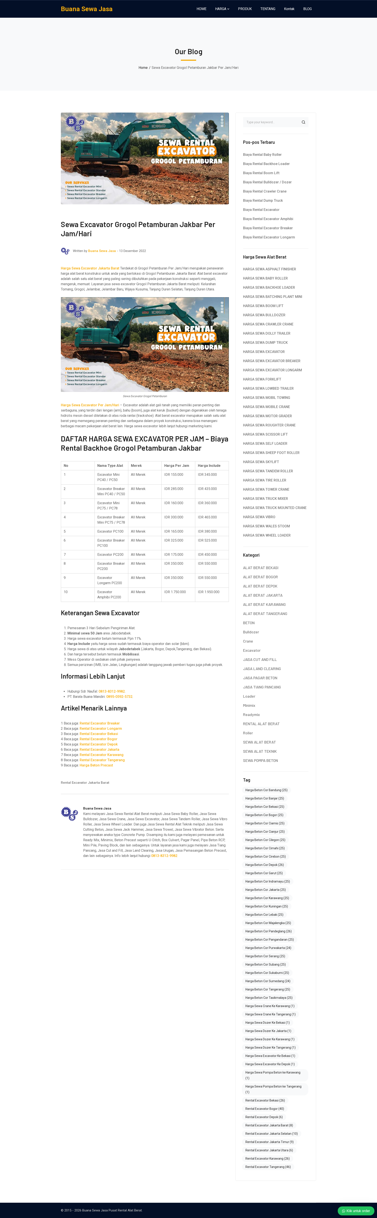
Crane (248, 641)
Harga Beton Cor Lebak (264, 914)
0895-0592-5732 (119, 697)
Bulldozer (251, 631)
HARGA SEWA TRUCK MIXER (265, 499)
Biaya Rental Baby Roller (262, 155)
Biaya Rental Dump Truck (263, 200)
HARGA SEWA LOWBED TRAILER (268, 388)
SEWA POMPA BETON (260, 760)
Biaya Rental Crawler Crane (264, 191)
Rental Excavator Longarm (101, 728)
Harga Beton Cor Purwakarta (268, 948)
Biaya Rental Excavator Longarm (269, 237)
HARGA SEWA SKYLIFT (261, 462)
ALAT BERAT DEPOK (260, 586)
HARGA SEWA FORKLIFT (262, 379)
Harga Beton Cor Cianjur (265, 831)
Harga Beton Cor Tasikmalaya (269, 997)
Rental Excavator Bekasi (99, 734)
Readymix (251, 714)
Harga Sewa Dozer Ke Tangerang (270, 1047)
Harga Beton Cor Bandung (266, 790)
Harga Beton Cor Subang (265, 964)
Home (143, 68)
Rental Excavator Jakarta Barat (85, 783)
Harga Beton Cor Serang (265, 956)
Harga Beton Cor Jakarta (265, 889)
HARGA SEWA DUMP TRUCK (265, 343)
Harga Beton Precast (96, 765)
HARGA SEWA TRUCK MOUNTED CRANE (275, 508)
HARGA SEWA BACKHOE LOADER (269, 287)
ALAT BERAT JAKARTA (263, 595)
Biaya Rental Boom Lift (261, 173)
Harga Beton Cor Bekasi (264, 806)
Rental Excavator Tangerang (102, 760)
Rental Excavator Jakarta (99, 749)
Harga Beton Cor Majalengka (268, 923)
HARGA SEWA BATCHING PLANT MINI (272, 297)
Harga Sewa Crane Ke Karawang (270, 1006)
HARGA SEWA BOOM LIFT (263, 306)
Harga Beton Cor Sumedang (267, 981)
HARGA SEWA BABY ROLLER (265, 278)
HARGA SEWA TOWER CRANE (266, 489)
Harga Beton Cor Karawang (267, 898)
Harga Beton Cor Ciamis (264, 823)
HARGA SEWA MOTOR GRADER (267, 416)
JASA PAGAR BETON (260, 677)
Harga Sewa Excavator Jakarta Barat (90, 268)
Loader (249, 696)
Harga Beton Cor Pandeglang (268, 931)
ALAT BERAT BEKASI (260, 567)
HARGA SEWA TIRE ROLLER (264, 480)
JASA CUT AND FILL (260, 659)
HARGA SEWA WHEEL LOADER (267, 535)
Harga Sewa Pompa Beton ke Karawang (272, 1075)
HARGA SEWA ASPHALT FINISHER (269, 269)
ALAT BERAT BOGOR (260, 576)
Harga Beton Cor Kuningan (266, 906)
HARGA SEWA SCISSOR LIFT (265, 434)
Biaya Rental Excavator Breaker (268, 228)
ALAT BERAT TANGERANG (265, 613)
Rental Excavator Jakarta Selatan (271, 1133)
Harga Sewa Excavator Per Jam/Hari (90, 405)
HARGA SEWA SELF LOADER (265, 443)
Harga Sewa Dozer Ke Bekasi (267, 1022)
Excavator (251, 650)
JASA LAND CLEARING (262, 668)
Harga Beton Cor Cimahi (265, 848)
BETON (249, 622)
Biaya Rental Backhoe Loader (266, 164)
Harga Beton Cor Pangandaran (269, 939)
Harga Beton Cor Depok (264, 865)
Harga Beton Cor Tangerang (267, 989)
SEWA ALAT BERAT (259, 742)
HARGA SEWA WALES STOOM (266, 526)
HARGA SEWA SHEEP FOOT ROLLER (271, 453)
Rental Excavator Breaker (100, 723)
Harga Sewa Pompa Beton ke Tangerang (273, 1089)
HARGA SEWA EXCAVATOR (264, 352)
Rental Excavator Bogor (98, 739)
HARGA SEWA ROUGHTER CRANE (269, 425)
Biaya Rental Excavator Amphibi (268, 219)
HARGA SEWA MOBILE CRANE (266, 407)
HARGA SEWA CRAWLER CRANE (268, 324)
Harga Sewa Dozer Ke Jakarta (268, 1031)
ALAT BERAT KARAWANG (264, 604)
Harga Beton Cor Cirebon (265, 856)
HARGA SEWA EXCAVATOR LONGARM (272, 370)
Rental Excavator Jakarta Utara (269, 1150)
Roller (248, 732)
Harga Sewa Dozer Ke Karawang (270, 1039)
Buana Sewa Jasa (87, 9)
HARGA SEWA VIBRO (259, 517)
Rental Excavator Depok (99, 744)
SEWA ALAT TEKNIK (260, 751)
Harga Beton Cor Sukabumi (267, 973)
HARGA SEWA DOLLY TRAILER (266, 333)
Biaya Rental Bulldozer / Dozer (267, 182)
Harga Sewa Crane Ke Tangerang (270, 1014)
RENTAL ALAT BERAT (261, 723)
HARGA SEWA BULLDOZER (264, 315)
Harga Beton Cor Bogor (264, 815)
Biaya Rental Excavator (261, 210)
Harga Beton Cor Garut (264, 873)
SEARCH (303, 122)
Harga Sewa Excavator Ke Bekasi (270, 1056)
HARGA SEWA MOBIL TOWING (266, 398)
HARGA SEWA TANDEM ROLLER (268, 471)
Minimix (249, 705)
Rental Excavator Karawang (101, 755)
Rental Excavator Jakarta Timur (269, 1142)
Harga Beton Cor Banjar (264, 798)
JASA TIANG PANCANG (262, 687)
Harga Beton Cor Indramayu (267, 881)
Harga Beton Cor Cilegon (265, 840)
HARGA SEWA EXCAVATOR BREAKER (271, 361)
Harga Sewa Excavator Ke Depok (270, 1064)
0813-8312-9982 (112, 691)
